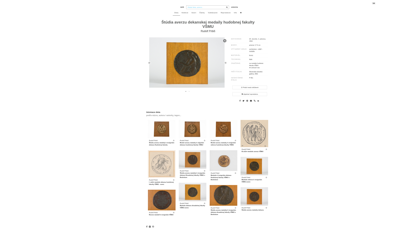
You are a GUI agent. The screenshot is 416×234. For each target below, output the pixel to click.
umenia (234, 7)
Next (225, 62)
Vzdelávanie (213, 13)
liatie (250, 59)
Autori (194, 13)
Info (235, 13)
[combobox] (207, 7)
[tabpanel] (187, 63)
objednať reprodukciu (250, 94)
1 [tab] (186, 91)
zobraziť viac (255, 67)
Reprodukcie (226, 13)
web (182, 7)
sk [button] (374, 3)
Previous (149, 62)
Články (202, 13)
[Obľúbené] (241, 13)
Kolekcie (185, 13)
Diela (176, 13)
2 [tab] (189, 91)
